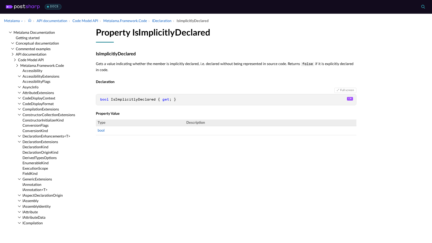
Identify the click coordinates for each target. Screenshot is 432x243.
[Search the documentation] (423, 6)
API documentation (31, 54)
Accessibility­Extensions (40, 76)
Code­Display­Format (38, 104)
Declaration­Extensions (40, 142)
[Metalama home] (22, 6)
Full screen (347, 90)
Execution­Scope (35, 168)
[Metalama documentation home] (30, 21)
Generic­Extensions (37, 179)
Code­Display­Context (38, 98)
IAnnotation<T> (34, 190)
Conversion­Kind (35, 131)
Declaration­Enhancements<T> (46, 136)
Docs (54, 6)
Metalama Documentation (34, 32)
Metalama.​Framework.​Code (42, 66)
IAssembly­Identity (36, 206)
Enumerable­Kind (35, 163)
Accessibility (32, 71)
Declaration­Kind (35, 147)
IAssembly (30, 201)
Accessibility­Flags (36, 81)
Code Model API (31, 60)
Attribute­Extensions (38, 93)
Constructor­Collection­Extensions (48, 115)
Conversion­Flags (35, 125)
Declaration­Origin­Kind (40, 152)
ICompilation (32, 223)
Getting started (28, 38)
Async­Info (30, 87)
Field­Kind (30, 174)
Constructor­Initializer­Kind (43, 120)
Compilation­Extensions (40, 109)
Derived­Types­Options (39, 158)
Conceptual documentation (37, 43)
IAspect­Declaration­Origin (42, 195)
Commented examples (33, 49)
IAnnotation (31, 185)
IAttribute (30, 212)
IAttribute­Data (33, 217)
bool (101, 130)
